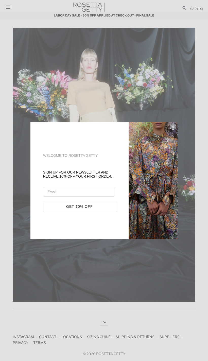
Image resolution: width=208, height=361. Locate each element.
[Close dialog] (173, 126)
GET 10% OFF (79, 206)
